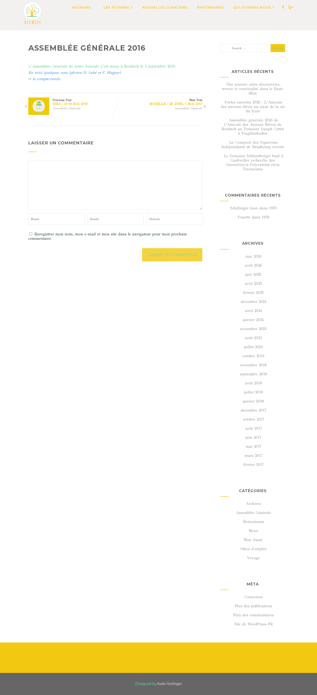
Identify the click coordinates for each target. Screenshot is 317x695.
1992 (265, 217)
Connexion (253, 597)
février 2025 (253, 292)
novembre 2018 (253, 365)
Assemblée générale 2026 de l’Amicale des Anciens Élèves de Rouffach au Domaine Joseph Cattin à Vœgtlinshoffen (253, 127)
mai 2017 (253, 446)
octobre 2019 (253, 356)
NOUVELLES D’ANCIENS (165, 7)
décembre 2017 (253, 410)
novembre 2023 (253, 329)
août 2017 (253, 428)
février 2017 (253, 464)
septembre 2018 (253, 374)
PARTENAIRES (210, 7)
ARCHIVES (81, 7)
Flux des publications (253, 606)
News (253, 531)
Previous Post (70, 102)
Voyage (253, 558)
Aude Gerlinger (169, 684)
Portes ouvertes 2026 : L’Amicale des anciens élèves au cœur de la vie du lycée (253, 106)
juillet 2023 (253, 347)
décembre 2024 (253, 301)
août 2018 (253, 383)
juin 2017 (253, 437)
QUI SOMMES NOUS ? (254, 7)
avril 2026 (253, 265)
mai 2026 (254, 256)
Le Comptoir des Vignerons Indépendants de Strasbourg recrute (252, 144)
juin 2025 (253, 274)
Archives (253, 503)
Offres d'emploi (253, 549)
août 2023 (253, 338)
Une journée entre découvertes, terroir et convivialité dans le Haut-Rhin (253, 88)
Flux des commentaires (253, 615)
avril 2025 (253, 283)
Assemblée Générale (66, 108)
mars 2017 (253, 455)
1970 (273, 208)
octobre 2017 (253, 419)
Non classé (253, 540)
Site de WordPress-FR (253, 624)
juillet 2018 (253, 392)
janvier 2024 (253, 320)
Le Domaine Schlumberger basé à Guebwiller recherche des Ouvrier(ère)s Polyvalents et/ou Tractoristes (253, 162)
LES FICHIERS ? (118, 7)
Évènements (253, 522)
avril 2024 (253, 311)
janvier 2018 (253, 401)
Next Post (176, 102)
